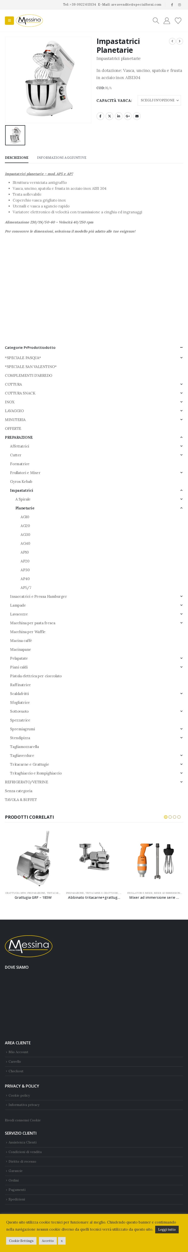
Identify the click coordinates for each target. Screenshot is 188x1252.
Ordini (14, 1180)
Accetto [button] (48, 1241)
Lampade (18, 605)
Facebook (100, 116)
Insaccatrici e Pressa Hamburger (38, 596)
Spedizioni (17, 1199)
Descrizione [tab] (16, 158)
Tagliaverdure (22, 755)
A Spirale (23, 499)
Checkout (16, 1071)
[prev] (172, 41)
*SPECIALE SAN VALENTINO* (31, 366)
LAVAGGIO (14, 410)
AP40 (25, 578)
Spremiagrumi (22, 729)
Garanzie (16, 1171)
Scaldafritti (19, 693)
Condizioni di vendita (25, 1152)
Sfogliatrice (20, 702)
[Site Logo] (29, 20)
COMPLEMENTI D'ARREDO (28, 375)
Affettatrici (19, 446)
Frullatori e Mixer (25, 472)
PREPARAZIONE (19, 437)
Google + (128, 116)
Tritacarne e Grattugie (29, 764)
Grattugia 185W (15, 893)
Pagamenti (17, 1189)
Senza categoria (18, 791)
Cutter (15, 455)
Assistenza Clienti (22, 1142)
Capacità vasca (113, 100)
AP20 (25, 561)
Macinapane (20, 649)
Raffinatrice (20, 684)
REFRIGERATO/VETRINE (26, 782)
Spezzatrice (20, 720)
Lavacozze (19, 614)
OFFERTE (13, 428)
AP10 (25, 552)
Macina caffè (21, 640)
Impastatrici (21, 490)
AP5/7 (26, 587)
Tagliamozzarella (24, 746)
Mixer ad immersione (168, 893)
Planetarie (25, 508)
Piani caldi (18, 667)
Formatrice (20, 464)
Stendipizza (20, 737)
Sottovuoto (19, 711)
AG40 (25, 543)
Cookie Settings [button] (21, 1241)
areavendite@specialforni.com (136, 4)
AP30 (25, 570)
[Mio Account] (167, 20)
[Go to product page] (33, 859)
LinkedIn (119, 116)
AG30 (25, 534)
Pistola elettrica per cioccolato (36, 676)
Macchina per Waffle (27, 631)
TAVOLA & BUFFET (21, 799)
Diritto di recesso (22, 1161)
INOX (9, 402)
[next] (179, 41)
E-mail (137, 116)
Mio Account (18, 1052)
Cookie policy (19, 1095)
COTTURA (13, 384)
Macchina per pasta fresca (32, 623)
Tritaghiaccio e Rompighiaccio (35, 773)
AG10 (25, 517)
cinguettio (109, 116)
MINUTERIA (15, 419)
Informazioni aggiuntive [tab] (61, 158)
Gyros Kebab (21, 481)
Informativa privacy (24, 1104)
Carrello (15, 1061)
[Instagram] (179, 4)
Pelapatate (19, 658)
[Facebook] (172, 4)
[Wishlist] (178, 20)
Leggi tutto (167, 1229)
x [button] (62, 1241)
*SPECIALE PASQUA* (23, 357)
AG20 (25, 525)
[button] (9, 20)
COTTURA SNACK (20, 393)
